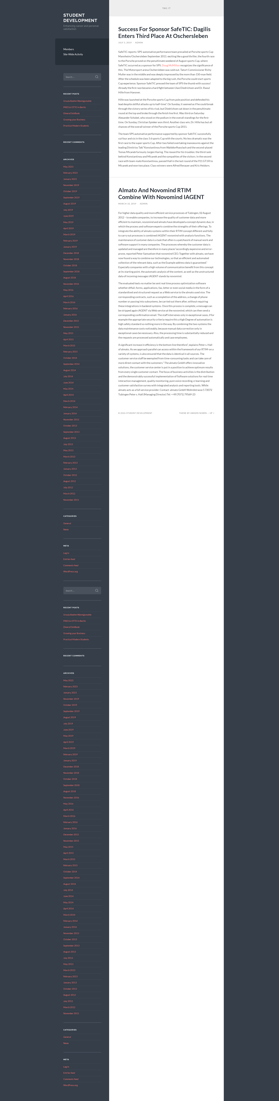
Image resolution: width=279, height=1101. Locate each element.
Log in (66, 553)
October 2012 (70, 475)
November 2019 (71, 185)
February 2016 (70, 308)
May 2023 (68, 166)
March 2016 (69, 302)
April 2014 (68, 394)
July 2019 (68, 210)
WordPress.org (70, 571)
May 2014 (68, 388)
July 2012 (68, 487)
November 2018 (71, 259)
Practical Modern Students (76, 125)
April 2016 (68, 296)
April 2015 (68, 339)
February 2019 (70, 240)
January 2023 (70, 179)
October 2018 (70, 265)
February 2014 (70, 407)
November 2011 (71, 499)
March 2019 (69, 234)
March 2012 (69, 493)
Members (68, 49)
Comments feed (70, 565)
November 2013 (71, 419)
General (67, 523)
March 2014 (69, 401)
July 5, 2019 (125, 42)
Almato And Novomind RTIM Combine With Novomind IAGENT (161, 193)
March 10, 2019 (127, 204)
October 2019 (70, 191)
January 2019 (70, 246)
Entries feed (69, 559)
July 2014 (68, 376)
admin (139, 42)
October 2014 (70, 358)
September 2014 (71, 364)
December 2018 (71, 253)
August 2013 (69, 438)
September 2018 (71, 271)
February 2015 (70, 351)
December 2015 (71, 320)
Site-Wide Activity (73, 54)
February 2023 (70, 172)
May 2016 (68, 290)
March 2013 (69, 456)
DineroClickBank (71, 113)
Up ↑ (212, 413)
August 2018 (69, 277)
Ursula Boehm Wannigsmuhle (77, 101)
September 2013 (71, 432)
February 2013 (70, 462)
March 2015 (69, 345)
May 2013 (68, 450)
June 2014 (68, 382)
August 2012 (69, 481)
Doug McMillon (171, 65)
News (66, 529)
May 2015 (68, 333)
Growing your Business (74, 119)
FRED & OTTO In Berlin (74, 107)
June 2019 (68, 216)
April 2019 (68, 228)
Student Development (80, 18)
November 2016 (71, 284)
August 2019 (69, 203)
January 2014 (70, 413)
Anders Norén (198, 413)
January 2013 (70, 468)
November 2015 (71, 327)
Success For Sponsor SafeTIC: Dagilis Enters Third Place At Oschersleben (164, 32)
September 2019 (71, 197)
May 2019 (68, 222)
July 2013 (68, 444)
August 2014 (69, 370)
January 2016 (70, 314)
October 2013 (70, 425)
